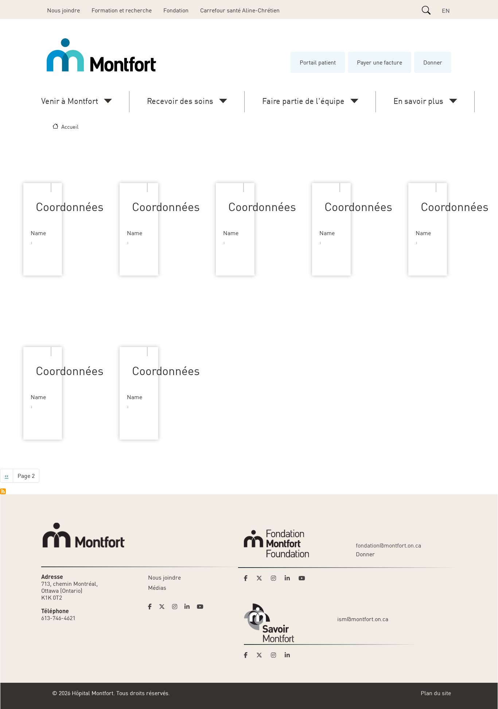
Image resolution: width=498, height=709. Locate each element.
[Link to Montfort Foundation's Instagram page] (275, 578)
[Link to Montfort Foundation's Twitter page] (261, 578)
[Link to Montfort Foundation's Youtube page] (303, 578)
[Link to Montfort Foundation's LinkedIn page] (289, 578)
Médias (157, 587)
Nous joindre (63, 10)
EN (446, 10)
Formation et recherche (122, 10)
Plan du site (436, 693)
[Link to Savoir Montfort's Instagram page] (275, 655)
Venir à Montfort (69, 101)
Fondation (175, 10)
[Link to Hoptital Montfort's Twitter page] (164, 606)
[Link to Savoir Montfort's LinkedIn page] (289, 655)
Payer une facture (379, 62)
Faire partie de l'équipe (303, 101)
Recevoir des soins (180, 101)
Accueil (69, 126)
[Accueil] (103, 55)
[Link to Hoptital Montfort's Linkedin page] (189, 606)
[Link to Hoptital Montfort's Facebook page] (152, 606)
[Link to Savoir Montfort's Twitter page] (261, 655)
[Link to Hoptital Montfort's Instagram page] (177, 606)
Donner (432, 62)
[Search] (426, 10)
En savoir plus (418, 101)
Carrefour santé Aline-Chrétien (240, 10)
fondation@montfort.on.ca (388, 545)
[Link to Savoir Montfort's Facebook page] (248, 655)
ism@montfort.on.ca (362, 619)
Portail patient (318, 62)
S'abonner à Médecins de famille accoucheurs (3, 491)
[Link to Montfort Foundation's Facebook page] (248, 578)
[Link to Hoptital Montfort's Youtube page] (201, 606)
